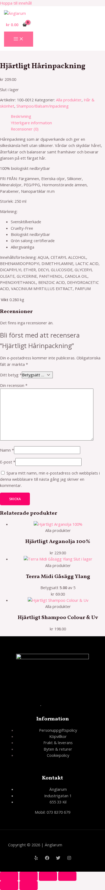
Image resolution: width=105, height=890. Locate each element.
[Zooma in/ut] (9, 876)
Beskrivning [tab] (21, 116)
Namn (7, 450)
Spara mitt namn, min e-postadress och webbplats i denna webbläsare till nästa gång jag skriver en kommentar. (50, 479)
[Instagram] (69, 858)
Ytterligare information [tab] (31, 122)
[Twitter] (58, 858)
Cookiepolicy (58, 755)
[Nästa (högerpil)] (28, 885)
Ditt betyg (11, 374)
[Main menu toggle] (18, 39)
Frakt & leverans (58, 742)
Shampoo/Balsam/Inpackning (42, 106)
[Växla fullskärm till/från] (28, 876)
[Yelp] (36, 858)
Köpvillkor (58, 736)
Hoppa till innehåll (16, 3)
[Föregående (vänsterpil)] (9, 885)
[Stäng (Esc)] (67, 876)
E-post (7, 462)
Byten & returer (58, 749)
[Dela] (48, 876)
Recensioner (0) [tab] (24, 129)
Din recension (13, 385)
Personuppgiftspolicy (58, 730)
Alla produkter (69, 99)
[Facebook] (47, 858)
